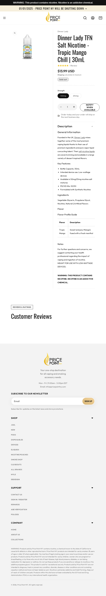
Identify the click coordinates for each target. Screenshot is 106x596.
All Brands (16, 469)
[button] (4, 18)
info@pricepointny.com (56, 386)
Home (13, 530)
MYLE (13, 474)
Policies (15, 514)
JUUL (13, 425)
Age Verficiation (19, 509)
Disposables (17, 440)
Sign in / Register (19, 500)
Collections (17, 540)
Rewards (15, 504)
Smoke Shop (16, 460)
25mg (77, 96)
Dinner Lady (63, 31)
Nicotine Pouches (19, 455)
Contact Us (16, 495)
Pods (13, 435)
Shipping (61, 75)
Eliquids (15, 450)
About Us (15, 535)
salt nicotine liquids (87, 151)
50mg (64, 96)
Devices (14, 445)
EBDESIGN (15, 479)
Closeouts (16, 465)
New (13, 430)
